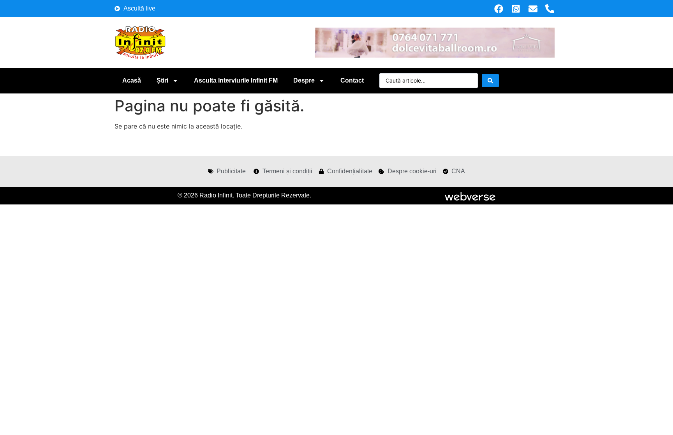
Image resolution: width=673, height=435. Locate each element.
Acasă (131, 80)
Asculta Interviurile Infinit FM (236, 80)
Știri (162, 80)
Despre (304, 80)
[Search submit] (490, 80)
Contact (352, 80)
